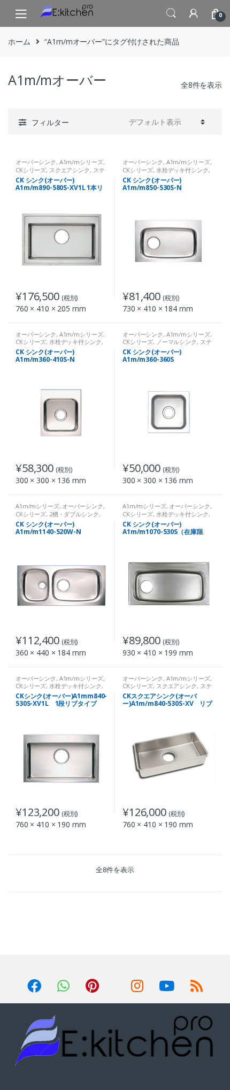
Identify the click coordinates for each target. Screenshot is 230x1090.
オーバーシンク (36, 162)
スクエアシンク (69, 170)
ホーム (19, 41)
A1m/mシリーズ (81, 162)
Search (171, 13)
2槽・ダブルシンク (74, 514)
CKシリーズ (31, 170)
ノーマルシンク (176, 342)
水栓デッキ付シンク (182, 170)
